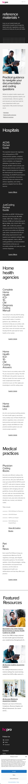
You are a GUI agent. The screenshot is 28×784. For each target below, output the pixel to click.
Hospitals (6, 113)
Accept (14, 771)
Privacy (18, 782)
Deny (14, 775)
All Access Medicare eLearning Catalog (10, 700)
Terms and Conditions (12, 782)
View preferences (14, 778)
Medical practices (8, 117)
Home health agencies (9, 115)
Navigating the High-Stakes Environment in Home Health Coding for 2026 (13, 630)
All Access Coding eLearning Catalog (13, 666)
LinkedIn (6, 740)
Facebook (6, 744)
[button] (26, 756)
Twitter (5, 742)
